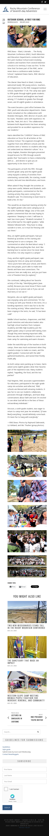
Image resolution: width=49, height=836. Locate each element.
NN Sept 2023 (24, 22)
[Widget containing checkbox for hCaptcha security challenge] (12, 794)
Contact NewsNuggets (11, 754)
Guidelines (6, 747)
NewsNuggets (13, 22)
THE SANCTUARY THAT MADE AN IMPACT (23, 661)
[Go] (38, 732)
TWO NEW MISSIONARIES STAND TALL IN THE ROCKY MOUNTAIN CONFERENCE (26, 626)
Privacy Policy (24, 827)
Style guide (6, 749)
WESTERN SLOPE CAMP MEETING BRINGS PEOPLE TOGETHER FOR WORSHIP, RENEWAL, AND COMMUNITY (26, 698)
